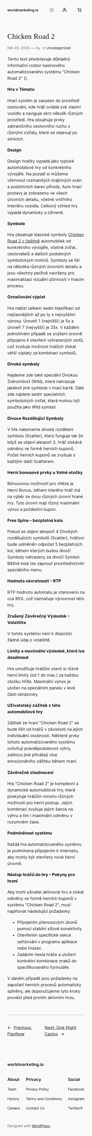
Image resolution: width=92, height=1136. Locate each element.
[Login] (64, 10)
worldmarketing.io (23, 10)
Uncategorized (58, 48)
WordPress (41, 1126)
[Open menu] (52, 10)
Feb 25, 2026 (18, 48)
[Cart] (79, 10)
